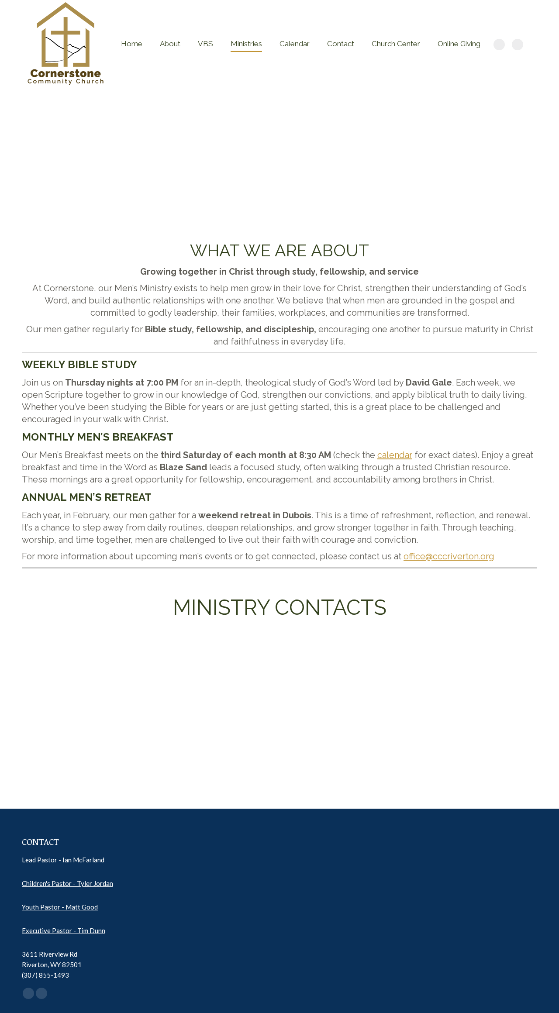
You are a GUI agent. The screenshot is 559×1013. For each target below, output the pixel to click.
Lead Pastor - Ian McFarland (63, 860)
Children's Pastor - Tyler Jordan (67, 883)
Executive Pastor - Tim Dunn (63, 930)
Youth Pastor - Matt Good (60, 907)
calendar (394, 455)
